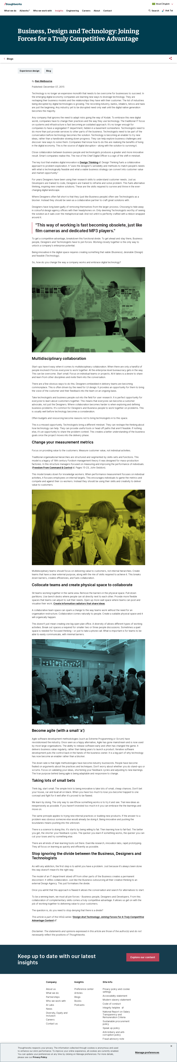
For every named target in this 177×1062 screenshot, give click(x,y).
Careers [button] (86, 10)
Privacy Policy (40, 1057)
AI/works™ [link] (25, 10)
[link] (142, 957)
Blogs (77, 997)
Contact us (52, 1023)
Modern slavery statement (117, 999)
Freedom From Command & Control (52, 467)
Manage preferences (147, 1052)
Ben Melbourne (43, 81)
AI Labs (50, 1005)
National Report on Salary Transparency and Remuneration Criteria (116, 1014)
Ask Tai (169, 10)
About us (51, 989)
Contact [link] (107, 10)
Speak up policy (111, 1028)
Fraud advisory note (113, 1038)
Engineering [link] (72, 10)
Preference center (84, 989)
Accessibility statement (115, 995)
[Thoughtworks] (13, 3)
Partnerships (53, 997)
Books (77, 1000)
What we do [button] (10, 10)
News (49, 1008)
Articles (78, 993)
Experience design (30, 71)
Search (155, 10)
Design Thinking (89, 162)
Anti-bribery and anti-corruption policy (114, 1033)
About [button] (97, 10)
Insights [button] (59, 10)
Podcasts (79, 1005)
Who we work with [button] (42, 10)
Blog (48, 71)
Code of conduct (112, 1003)
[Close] (171, 1046)
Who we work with (56, 1000)
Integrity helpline (111, 1007)
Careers (50, 1019)
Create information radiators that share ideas (79, 603)
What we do (52, 993)
